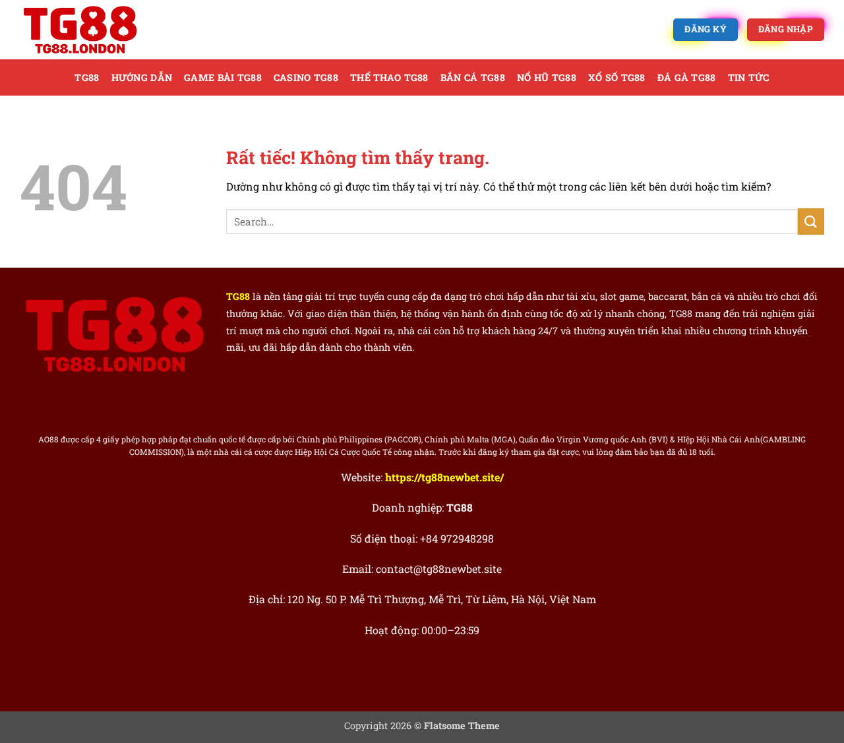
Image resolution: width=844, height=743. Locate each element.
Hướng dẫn (142, 77)
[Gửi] (811, 221)
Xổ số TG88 (617, 77)
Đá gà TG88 (686, 77)
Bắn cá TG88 (472, 77)
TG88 (87, 77)
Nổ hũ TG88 (546, 77)
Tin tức (748, 77)
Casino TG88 (306, 77)
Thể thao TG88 (389, 77)
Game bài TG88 (223, 77)
